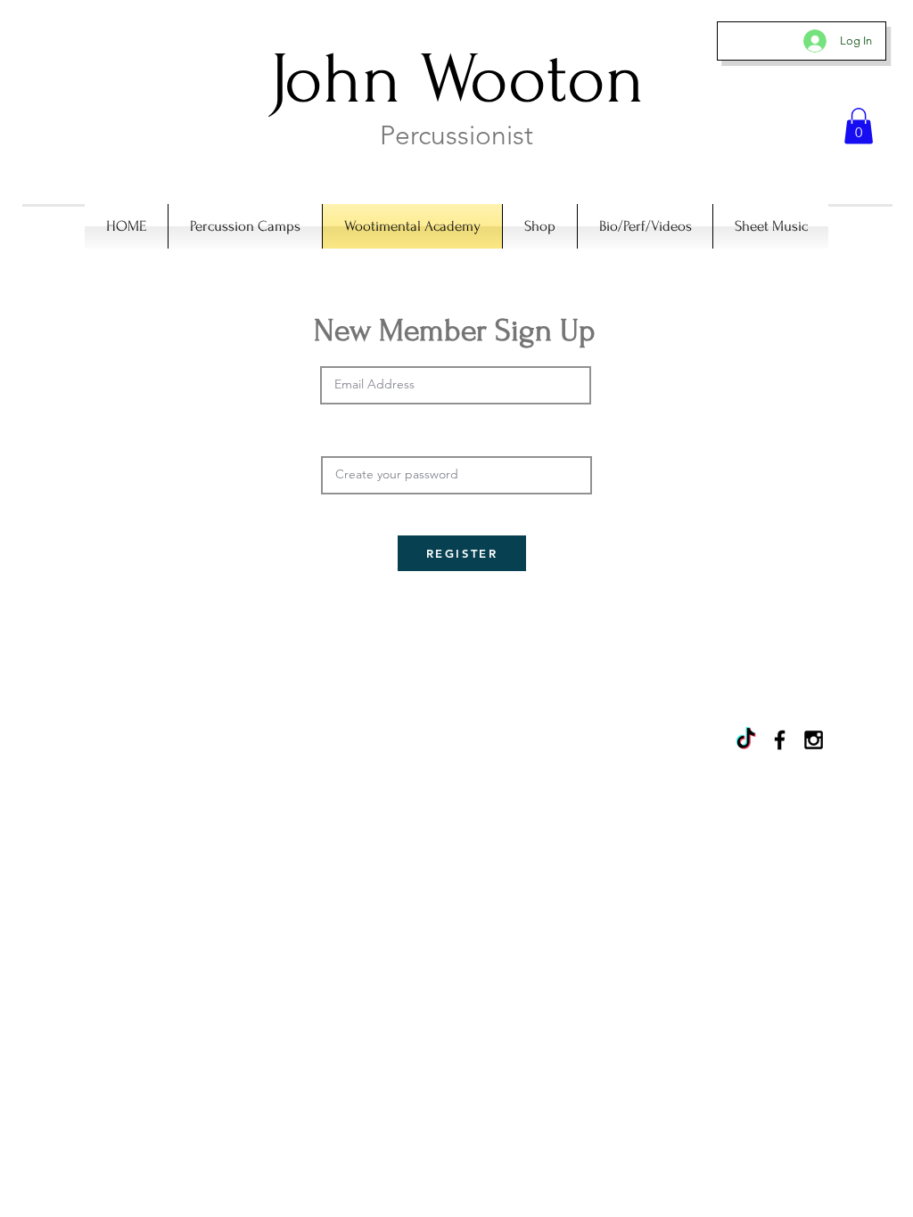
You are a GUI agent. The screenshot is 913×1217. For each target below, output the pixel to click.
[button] (858, 126)
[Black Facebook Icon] (780, 740)
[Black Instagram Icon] (814, 740)
